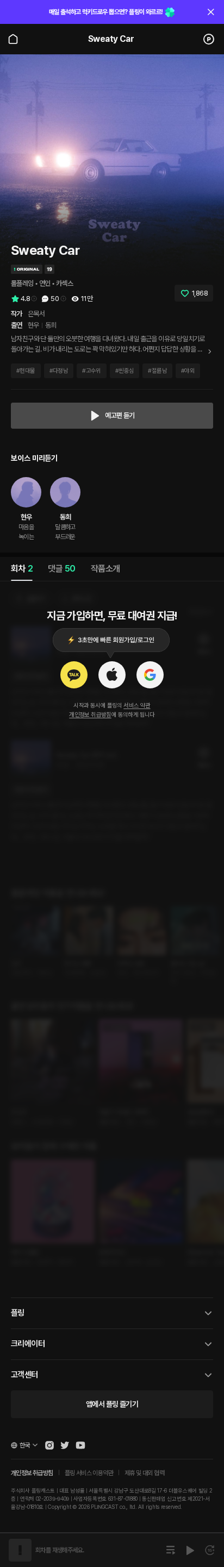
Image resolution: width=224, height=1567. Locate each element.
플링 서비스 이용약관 (89, 1473)
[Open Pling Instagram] (49, 1445)
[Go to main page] (13, 39)
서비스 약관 (136, 705)
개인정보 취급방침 (90, 714)
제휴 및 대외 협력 (144, 1473)
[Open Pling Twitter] (64, 1445)
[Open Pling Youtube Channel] (80, 1445)
